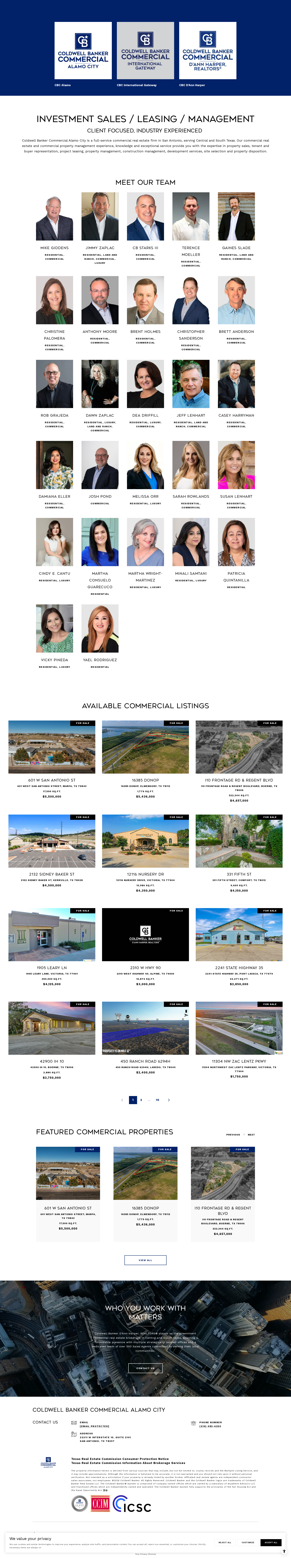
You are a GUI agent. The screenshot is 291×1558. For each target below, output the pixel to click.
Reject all (225, 1542)
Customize (248, 1542)
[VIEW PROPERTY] (51, 758)
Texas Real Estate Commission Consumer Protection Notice (120, 1459)
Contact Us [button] (145, 1368)
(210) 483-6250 (210, 1426)
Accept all (271, 1542)
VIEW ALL (145, 1260)
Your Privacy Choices (145, 1554)
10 (157, 1100)
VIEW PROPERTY (52, 761)
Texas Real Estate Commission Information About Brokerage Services (128, 1463)
